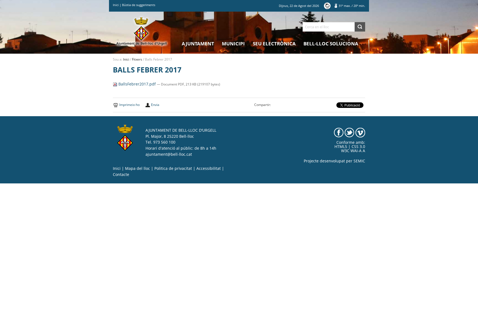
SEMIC (359, 161)
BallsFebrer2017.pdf (137, 84)
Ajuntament (198, 43)
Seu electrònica (274, 43)
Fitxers (137, 59)
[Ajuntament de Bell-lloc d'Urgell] (141, 30)
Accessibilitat (208, 168)
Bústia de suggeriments (138, 5)
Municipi (233, 43)
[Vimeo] (360, 132)
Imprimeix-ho (129, 104)
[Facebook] (339, 132)
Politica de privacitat (173, 168)
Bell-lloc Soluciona (330, 43)
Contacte (121, 174)
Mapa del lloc (137, 168)
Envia (155, 104)
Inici (116, 5)
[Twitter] (349, 132)
